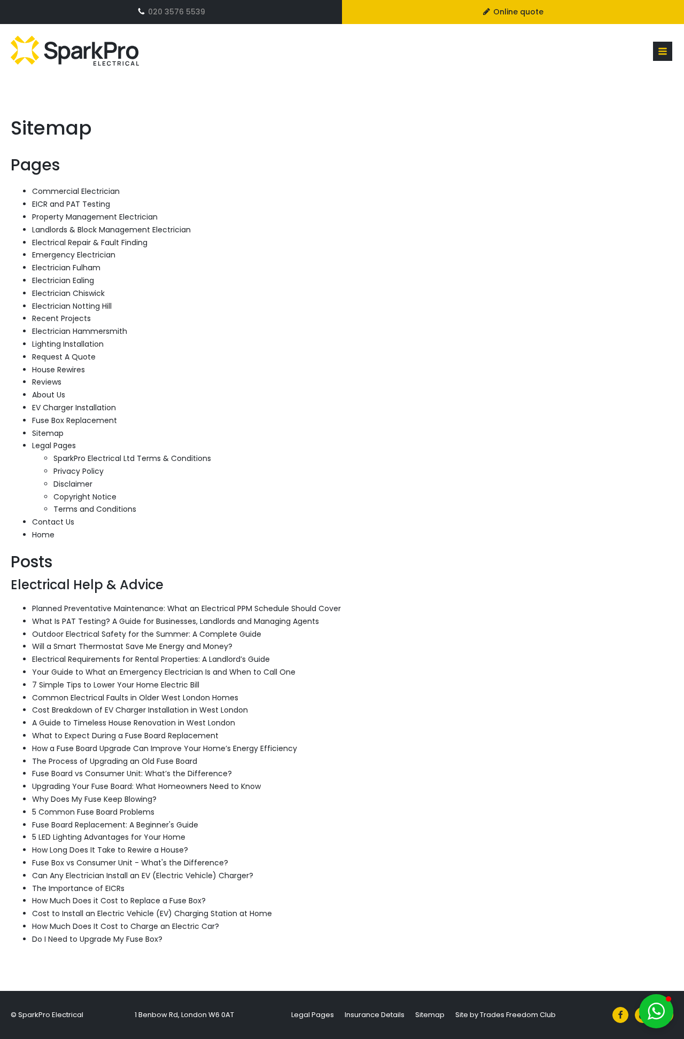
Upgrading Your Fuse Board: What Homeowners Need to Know (146, 786)
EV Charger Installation (74, 407)
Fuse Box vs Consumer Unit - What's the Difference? (130, 862)
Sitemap (48, 433)
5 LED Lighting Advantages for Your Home (108, 837)
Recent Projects (61, 318)
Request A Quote (64, 356)
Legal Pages (54, 445)
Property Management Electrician (95, 217)
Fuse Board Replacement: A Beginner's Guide (115, 824)
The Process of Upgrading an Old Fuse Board (114, 761)
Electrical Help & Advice (87, 584)
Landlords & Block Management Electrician (111, 229)
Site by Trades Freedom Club (505, 1015)
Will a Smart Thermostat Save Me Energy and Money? (132, 646)
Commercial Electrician (76, 191)
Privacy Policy (78, 471)
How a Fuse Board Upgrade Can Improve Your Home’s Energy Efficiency (164, 748)
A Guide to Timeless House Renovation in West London (133, 722)
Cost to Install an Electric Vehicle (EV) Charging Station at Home (152, 913)
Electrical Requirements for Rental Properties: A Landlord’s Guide (151, 659)
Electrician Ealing (63, 280)
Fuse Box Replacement (74, 420)
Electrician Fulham (66, 267)
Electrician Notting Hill (72, 306)
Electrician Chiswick (68, 293)
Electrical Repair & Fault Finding (89, 242)
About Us (48, 394)
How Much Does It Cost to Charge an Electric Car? (125, 926)
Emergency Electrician (73, 254)
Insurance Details (375, 1015)
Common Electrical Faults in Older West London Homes (135, 697)
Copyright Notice (84, 496)
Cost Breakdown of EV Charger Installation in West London (140, 710)
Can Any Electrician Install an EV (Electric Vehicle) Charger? (142, 875)
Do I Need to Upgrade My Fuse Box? (97, 939)
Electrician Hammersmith (79, 331)
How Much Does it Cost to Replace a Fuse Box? (119, 900)
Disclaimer (72, 484)
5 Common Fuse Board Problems (93, 812)
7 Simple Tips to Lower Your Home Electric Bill (115, 684)
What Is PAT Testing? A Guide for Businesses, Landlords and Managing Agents (175, 621)
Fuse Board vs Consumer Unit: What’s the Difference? (132, 773)
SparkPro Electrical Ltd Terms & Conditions (132, 458)
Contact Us (53, 522)
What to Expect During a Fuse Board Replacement (125, 735)
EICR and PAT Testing (71, 204)
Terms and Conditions (94, 509)
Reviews (46, 382)
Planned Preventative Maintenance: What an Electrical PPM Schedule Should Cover (186, 608)
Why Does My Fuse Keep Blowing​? (94, 799)
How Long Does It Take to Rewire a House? (110, 850)
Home (43, 534)
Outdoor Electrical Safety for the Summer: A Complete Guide (146, 634)
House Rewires (58, 369)
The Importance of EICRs (78, 888)
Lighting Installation (68, 344)
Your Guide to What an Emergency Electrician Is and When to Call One (164, 672)
